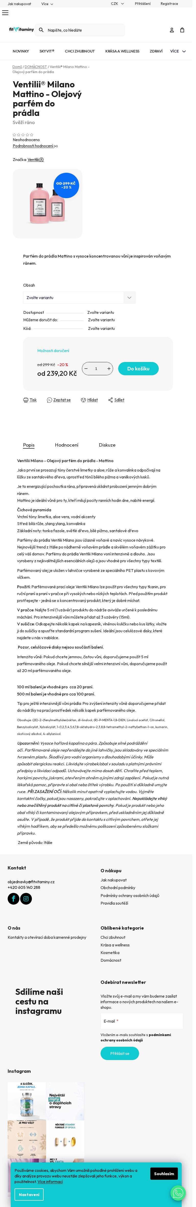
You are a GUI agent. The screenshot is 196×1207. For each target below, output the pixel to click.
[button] (178, 1193)
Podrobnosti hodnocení (33, 145)
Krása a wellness (115, 944)
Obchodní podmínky (118, 887)
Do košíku (138, 368)
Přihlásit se (119, 1053)
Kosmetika (110, 952)
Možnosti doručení (53, 350)
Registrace (169, 3)
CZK (115, 3)
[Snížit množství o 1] (86, 368)
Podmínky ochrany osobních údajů (130, 895)
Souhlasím (164, 1173)
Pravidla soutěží (114, 903)
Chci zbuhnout (113, 937)
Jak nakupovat (19, 4)
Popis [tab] (28, 445)
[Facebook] (13, 899)
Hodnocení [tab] (66, 445)
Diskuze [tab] (107, 445)
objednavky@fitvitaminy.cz (31, 881)
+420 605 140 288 (24, 887)
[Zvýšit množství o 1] (109, 368)
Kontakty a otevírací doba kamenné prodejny (47, 937)
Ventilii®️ (36, 159)
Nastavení (29, 1194)
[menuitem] (21, 51)
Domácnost (111, 960)
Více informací (50, 1181)
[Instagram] (26, 899)
